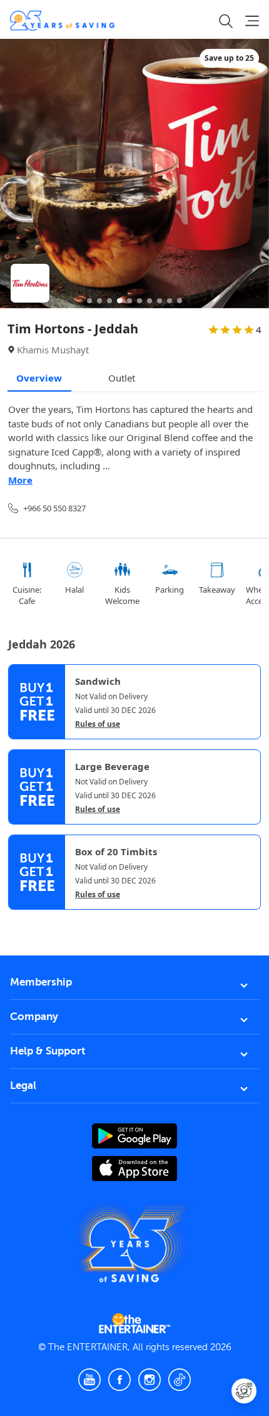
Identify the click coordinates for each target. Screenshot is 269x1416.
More (20, 480)
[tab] (18, 920)
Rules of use (97, 724)
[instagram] (149, 1379)
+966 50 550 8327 (54, 508)
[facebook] (119, 1379)
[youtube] (89, 1379)
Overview (39, 378)
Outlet (121, 378)
